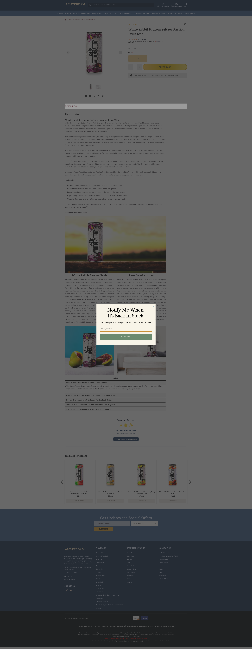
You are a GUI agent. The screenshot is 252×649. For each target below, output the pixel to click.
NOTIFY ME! (126, 337)
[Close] (153, 306)
